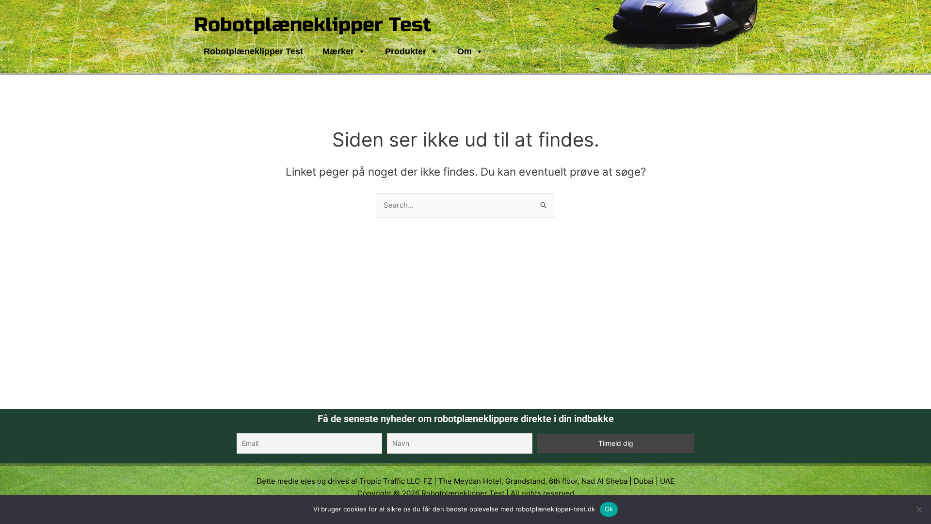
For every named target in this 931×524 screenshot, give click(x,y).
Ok (609, 509)
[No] (919, 509)
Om (464, 51)
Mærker (338, 51)
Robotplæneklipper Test (313, 24)
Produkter (405, 51)
